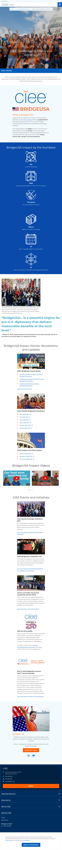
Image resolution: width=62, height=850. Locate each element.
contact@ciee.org (9, 781)
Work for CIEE (6, 813)
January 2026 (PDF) (25, 428)
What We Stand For (24, 9)
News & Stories (6, 70)
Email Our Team (31, 750)
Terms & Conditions (25, 840)
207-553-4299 (8, 778)
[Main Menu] (60, 4)
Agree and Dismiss (30, 845)
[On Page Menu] (60, 70)
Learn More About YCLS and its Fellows (28, 609)
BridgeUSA (29, 119)
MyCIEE (3, 817)
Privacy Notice (9, 840)
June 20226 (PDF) (25, 414)
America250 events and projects (26, 647)
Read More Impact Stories (24, 389)
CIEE (5, 768)
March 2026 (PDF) (25, 422)
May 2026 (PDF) (24, 417)
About (12, 9)
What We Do (6, 800)
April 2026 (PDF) (24, 419)
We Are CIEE (5, 806)
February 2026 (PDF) (25, 425)
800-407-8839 (7, 826)
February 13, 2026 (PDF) (26, 456)
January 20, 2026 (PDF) (26, 459)
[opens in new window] (28, 755)
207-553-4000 (9, 776)
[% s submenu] (60, 794)
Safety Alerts (4, 820)
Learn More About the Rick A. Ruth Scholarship (30, 696)
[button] (3, 478)
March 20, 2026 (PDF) (26, 453)
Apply (31, 786)
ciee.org (5, 1)
